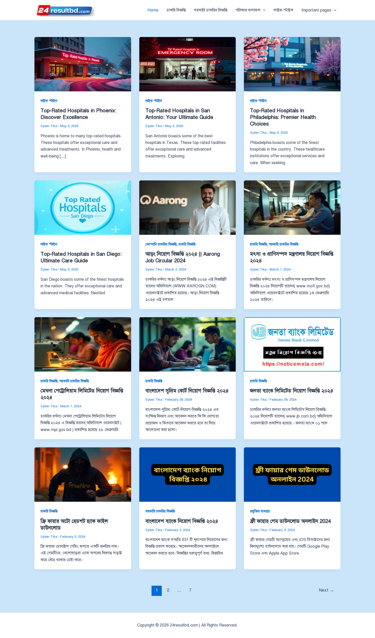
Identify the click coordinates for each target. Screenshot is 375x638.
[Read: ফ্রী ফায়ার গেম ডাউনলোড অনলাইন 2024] (292, 474)
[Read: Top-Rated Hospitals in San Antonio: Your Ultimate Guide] (187, 64)
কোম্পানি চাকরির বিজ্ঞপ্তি (161, 244)
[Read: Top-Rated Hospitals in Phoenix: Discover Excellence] (82, 64)
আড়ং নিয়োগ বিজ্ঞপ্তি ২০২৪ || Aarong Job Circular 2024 (182, 257)
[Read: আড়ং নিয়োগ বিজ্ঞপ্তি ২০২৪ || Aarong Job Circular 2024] (187, 207)
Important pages (316, 10)
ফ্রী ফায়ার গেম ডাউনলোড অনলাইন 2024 (290, 521)
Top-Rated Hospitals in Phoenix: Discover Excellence (78, 113)
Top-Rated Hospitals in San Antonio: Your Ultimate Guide (179, 113)
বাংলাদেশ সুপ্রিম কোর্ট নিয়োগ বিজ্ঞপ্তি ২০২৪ (187, 391)
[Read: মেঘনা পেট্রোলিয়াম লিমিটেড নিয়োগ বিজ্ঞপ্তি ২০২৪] (82, 344)
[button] (263, 10)
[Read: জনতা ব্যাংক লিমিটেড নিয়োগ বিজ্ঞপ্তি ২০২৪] (292, 344)
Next (326, 590)
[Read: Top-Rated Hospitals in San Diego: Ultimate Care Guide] (82, 207)
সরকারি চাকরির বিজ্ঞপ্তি (210, 10)
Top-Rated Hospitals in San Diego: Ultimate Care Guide (81, 257)
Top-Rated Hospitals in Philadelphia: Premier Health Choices (283, 117)
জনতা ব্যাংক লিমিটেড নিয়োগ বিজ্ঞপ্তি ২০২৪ (291, 391)
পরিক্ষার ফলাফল (247, 10)
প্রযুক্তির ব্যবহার (260, 511)
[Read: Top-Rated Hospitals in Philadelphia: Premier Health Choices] (292, 64)
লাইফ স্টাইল (283, 10)
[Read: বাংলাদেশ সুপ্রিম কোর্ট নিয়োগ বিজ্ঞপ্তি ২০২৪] (187, 344)
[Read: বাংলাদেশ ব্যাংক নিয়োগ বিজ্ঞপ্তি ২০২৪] (187, 474)
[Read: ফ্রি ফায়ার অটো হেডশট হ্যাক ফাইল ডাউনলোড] (82, 474)
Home (152, 10)
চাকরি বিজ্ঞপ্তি (176, 10)
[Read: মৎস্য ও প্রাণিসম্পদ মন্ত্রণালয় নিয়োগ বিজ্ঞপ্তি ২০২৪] (292, 207)
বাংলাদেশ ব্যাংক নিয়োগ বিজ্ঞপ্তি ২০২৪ (181, 521)
